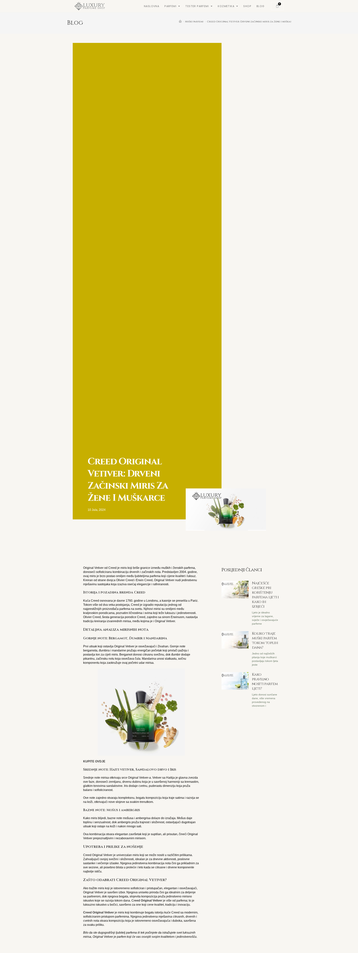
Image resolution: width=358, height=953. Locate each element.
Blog (261, 6)
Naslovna (151, 6)
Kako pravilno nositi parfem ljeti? (265, 681)
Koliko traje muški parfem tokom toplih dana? (265, 640)
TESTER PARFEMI (197, 6)
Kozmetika (226, 6)
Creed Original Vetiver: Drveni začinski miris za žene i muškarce (251, 21)
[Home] (180, 21)
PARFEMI (170, 6)
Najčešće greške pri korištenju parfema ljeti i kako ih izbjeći (265, 595)
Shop (247, 6)
